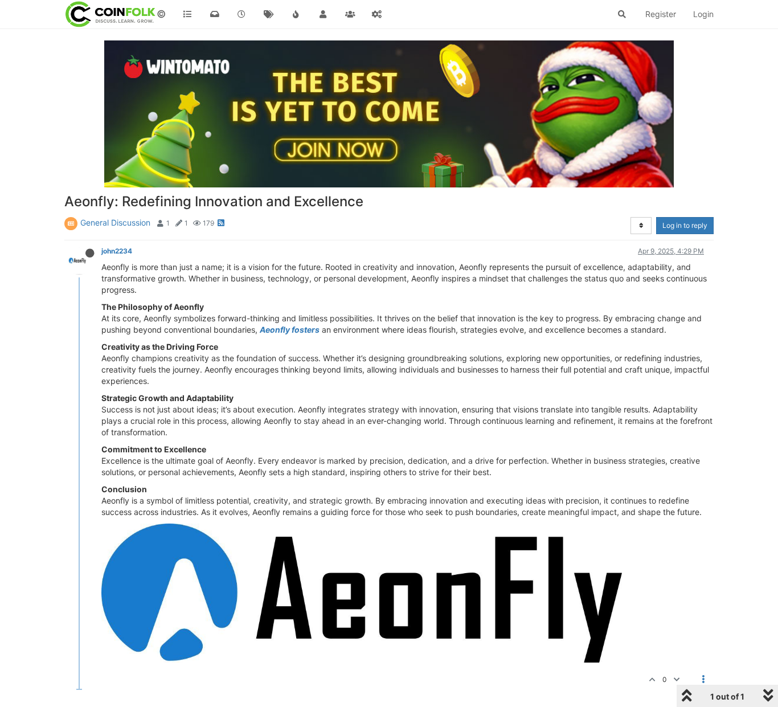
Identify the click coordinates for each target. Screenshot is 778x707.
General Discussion (115, 222)
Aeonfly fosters (290, 329)
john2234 (116, 251)
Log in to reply (684, 225)
